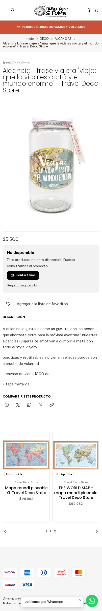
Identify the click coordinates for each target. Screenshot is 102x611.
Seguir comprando (22, 285)
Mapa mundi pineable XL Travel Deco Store (26, 490)
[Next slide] (95, 531)
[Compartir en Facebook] (6, 405)
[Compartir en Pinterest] (40, 405)
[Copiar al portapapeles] (52, 405)
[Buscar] (13, 10)
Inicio (30, 39)
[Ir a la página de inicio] (51, 10)
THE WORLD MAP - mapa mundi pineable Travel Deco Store (75, 492)
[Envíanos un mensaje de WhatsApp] (92, 601)
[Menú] (6, 10)
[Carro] (96, 10)
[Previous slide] (6, 531)
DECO (44, 39)
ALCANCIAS (63, 39)
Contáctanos (26, 275)
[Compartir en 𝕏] (18, 405)
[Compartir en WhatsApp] (29, 405)
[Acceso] (89, 10)
